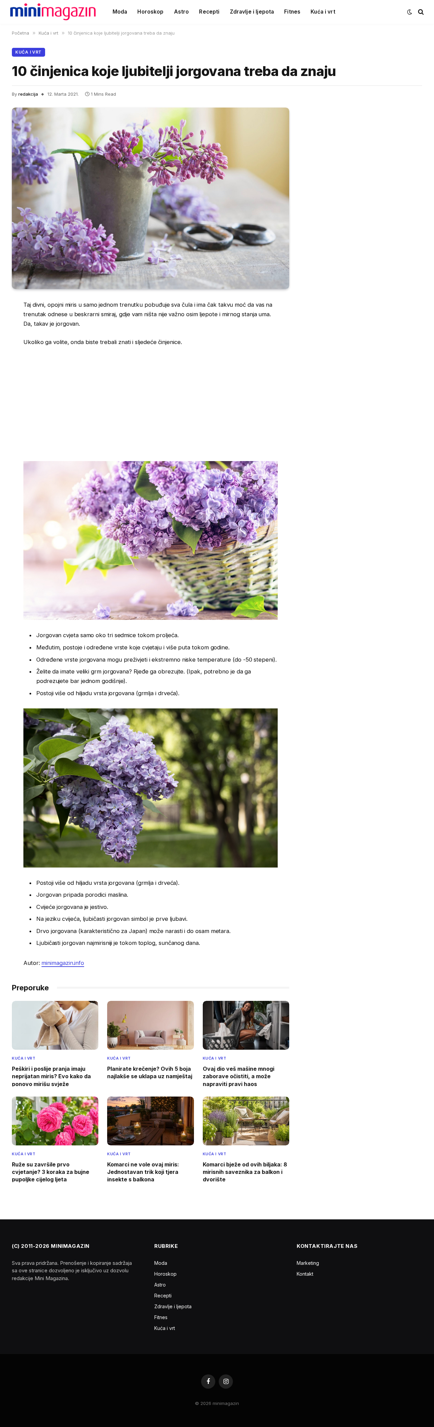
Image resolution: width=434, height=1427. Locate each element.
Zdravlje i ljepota (252, 11)
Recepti (209, 11)
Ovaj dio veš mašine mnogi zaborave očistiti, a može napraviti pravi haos (238, 1076)
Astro (181, 11)
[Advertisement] (150, 403)
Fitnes (292, 11)
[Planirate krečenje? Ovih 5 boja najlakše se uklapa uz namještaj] (150, 1025)
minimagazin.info (62, 962)
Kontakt (305, 1274)
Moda (120, 11)
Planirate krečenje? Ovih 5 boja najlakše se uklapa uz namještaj (149, 1072)
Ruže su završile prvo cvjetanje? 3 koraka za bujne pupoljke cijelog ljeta (50, 1172)
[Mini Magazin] (53, 12)
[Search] (420, 12)
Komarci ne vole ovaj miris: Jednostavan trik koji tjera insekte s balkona (143, 1172)
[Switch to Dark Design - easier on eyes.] (410, 12)
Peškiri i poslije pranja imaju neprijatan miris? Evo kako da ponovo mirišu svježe (51, 1076)
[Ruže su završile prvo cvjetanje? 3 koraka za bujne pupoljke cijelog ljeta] (55, 1121)
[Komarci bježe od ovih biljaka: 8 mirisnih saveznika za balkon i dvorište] (246, 1121)
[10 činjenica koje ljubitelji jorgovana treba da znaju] (150, 198)
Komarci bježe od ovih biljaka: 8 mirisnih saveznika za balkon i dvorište (245, 1172)
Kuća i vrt (323, 11)
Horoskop (150, 11)
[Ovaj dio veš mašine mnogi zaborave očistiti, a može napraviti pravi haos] (246, 1025)
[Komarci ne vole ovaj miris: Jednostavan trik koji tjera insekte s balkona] (150, 1121)
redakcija (28, 94)
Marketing (308, 1263)
